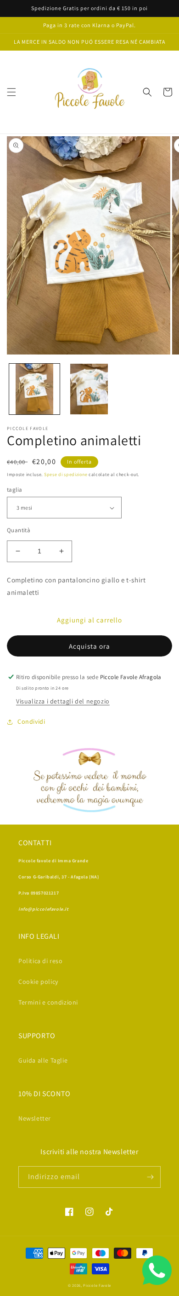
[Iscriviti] (150, 1177)
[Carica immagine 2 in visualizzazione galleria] (89, 389)
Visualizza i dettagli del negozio (63, 701)
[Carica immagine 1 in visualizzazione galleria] (34, 389)
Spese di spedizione (65, 474)
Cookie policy (38, 981)
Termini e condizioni (48, 1002)
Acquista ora (89, 646)
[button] (11, 92)
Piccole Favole (97, 1285)
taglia (14, 490)
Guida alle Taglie (42, 1060)
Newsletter (34, 1118)
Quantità (18, 530)
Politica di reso (40, 961)
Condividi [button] (31, 721)
